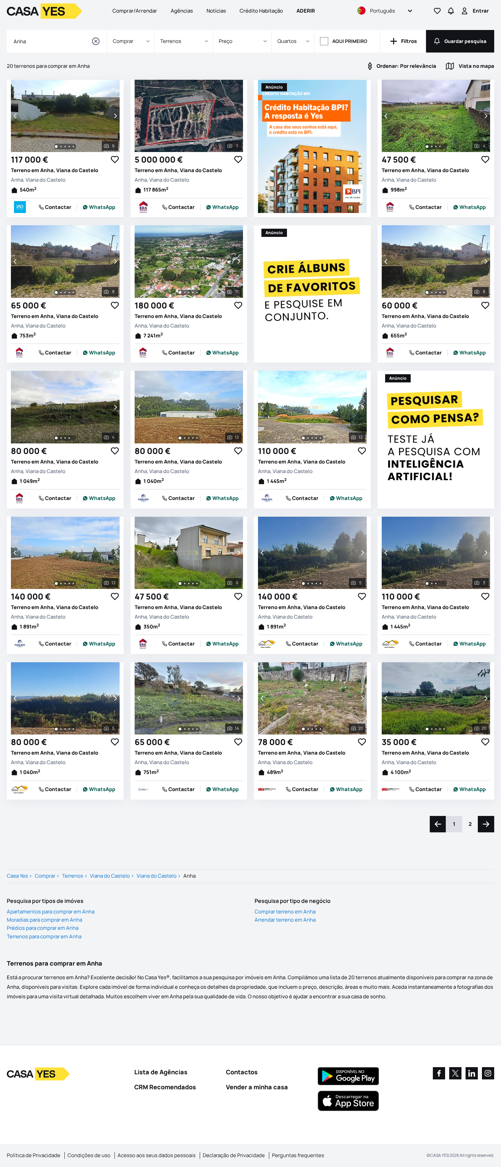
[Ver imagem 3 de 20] (312, 729)
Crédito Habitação (261, 10)
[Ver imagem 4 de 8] (69, 292)
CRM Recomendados (165, 1087)
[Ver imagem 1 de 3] (427, 583)
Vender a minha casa (257, 1087)
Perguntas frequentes (298, 1155)
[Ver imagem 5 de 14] (197, 729)
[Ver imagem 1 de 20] (303, 729)
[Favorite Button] (115, 159)
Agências (182, 10)
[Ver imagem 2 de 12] (184, 438)
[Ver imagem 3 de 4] (436, 146)
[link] (98, 207)
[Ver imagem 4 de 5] (316, 583)
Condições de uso (88, 1155)
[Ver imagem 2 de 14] (184, 729)
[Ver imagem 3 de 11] (188, 292)
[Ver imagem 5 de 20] (320, 729)
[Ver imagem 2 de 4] (431, 146)
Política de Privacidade (33, 1155)
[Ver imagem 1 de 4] (427, 146)
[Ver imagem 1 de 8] (56, 292)
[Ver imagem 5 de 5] (320, 583)
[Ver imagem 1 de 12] (180, 438)
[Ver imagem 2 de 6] (61, 146)
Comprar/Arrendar (134, 10)
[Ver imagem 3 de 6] (65, 146)
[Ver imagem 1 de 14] (180, 729)
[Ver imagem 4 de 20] (316, 729)
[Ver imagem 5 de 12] (197, 438)
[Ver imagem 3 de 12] (188, 438)
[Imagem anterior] (15, 115)
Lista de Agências (160, 1072)
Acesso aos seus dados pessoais (157, 1155)
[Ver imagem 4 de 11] (193, 292)
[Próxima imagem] (115, 115)
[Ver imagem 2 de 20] (308, 729)
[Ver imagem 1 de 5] (303, 583)
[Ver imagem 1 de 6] (56, 146)
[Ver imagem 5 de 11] (197, 292)
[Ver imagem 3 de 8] (65, 292)
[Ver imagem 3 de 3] (436, 583)
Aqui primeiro (349, 41)
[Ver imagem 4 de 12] (193, 438)
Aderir (306, 10)
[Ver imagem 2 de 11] (184, 292)
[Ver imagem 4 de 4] (440, 146)
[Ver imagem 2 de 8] (61, 292)
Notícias (216, 10)
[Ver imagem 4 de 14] (193, 729)
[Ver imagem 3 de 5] (312, 583)
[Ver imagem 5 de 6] (73, 146)
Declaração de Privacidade (234, 1155)
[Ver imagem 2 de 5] (308, 583)
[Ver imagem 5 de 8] (73, 292)
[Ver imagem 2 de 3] (431, 583)
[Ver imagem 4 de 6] (69, 146)
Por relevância (406, 66)
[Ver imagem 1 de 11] (180, 292)
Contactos (242, 1072)
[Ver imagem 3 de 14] (188, 729)
